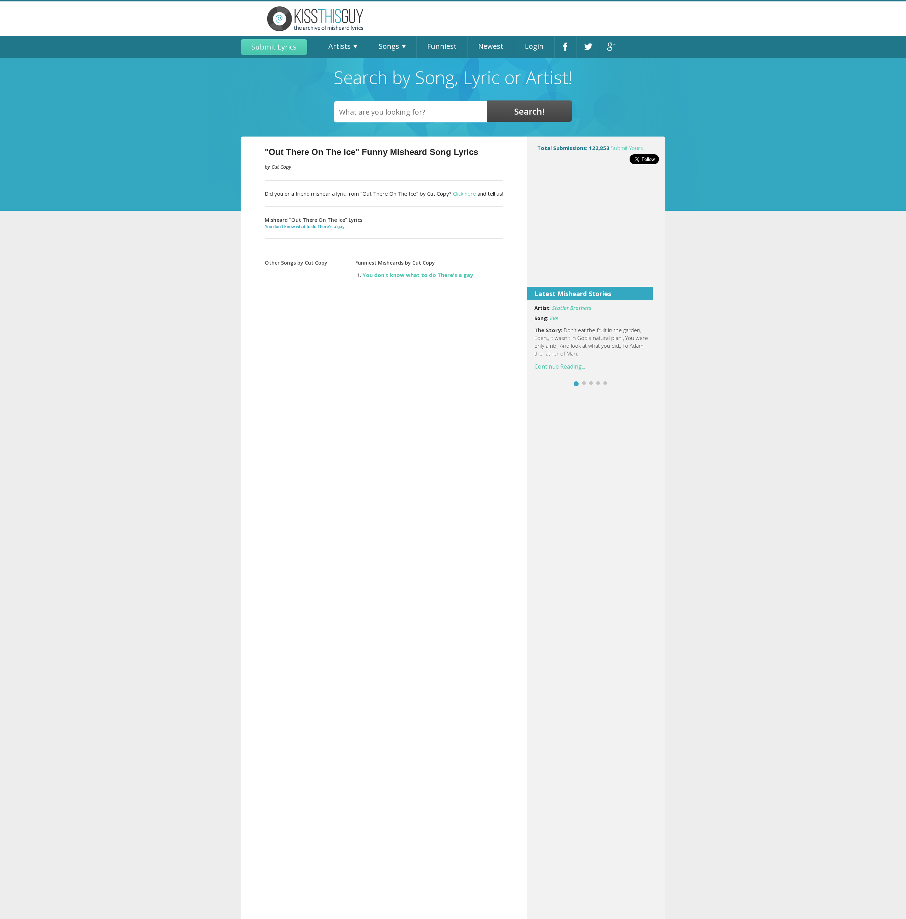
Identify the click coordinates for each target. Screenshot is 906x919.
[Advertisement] (596, 230)
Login (534, 46)
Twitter (588, 47)
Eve (554, 318)
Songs (389, 46)
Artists (339, 46)
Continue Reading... (559, 366)
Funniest (442, 46)
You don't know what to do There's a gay (305, 226)
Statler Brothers (571, 307)
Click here (464, 193)
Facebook (566, 47)
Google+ (610, 47)
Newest (490, 46)
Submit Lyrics (274, 47)
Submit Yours (627, 147)
